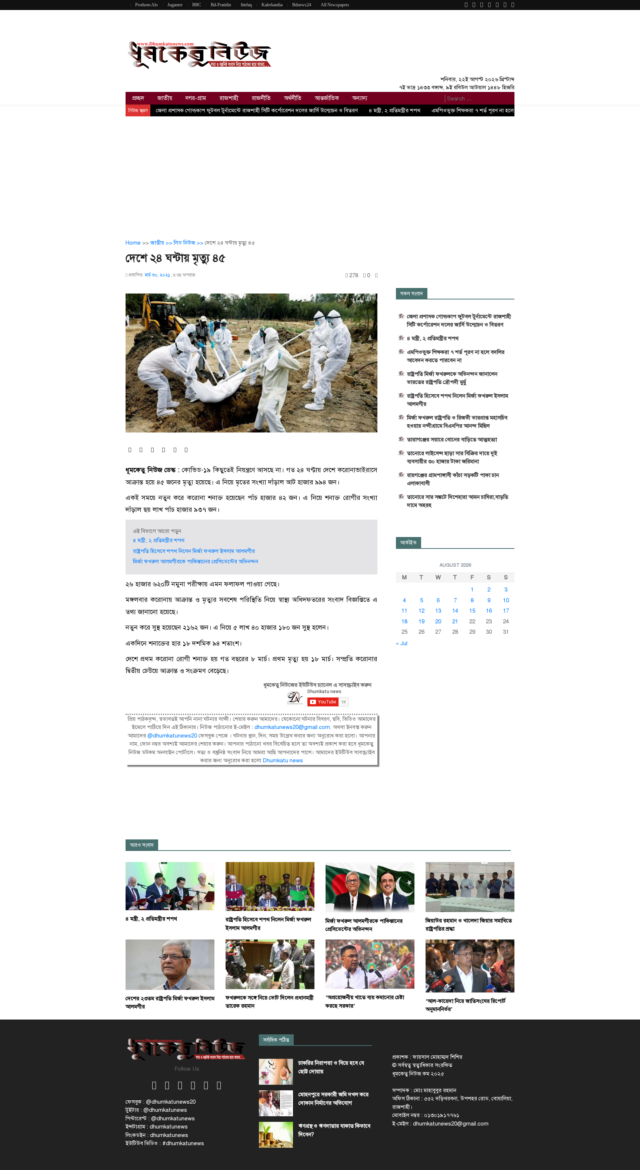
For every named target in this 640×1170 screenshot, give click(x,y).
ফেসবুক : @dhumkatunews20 (161, 1101)
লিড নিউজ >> (189, 242)
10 (506, 600)
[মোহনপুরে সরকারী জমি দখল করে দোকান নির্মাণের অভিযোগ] (276, 1103)
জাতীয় (164, 98)
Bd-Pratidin (221, 4)
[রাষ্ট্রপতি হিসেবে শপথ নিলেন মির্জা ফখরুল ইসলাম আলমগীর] (270, 886)
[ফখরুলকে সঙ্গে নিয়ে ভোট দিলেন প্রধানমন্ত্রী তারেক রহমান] (270, 964)
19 (421, 621)
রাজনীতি (261, 98)
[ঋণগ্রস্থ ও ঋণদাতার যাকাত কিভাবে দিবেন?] (276, 1135)
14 (455, 610)
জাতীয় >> (162, 242)
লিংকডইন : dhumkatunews (157, 1135)
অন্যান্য (359, 98)
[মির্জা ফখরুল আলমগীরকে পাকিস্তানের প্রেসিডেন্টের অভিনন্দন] (370, 887)
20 (438, 621)
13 (438, 610)
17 (506, 610)
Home (133, 242)
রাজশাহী (229, 98)
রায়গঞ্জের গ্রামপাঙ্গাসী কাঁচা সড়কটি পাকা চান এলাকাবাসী (453, 479)
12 (421, 610)
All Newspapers (335, 4)
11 (404, 610)
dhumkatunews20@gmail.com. (293, 727)
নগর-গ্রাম (196, 98)
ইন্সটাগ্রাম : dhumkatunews (157, 1126)
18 (404, 621)
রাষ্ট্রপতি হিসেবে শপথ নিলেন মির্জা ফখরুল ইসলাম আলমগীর (194, 551)
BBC (196, 4)
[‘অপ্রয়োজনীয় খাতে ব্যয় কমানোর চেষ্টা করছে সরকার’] (370, 963)
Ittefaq (246, 4)
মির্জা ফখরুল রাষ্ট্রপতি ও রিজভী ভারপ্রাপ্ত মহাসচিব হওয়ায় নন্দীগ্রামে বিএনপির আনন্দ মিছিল (457, 421)
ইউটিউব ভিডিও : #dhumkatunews (165, 1143)
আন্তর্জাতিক (327, 98)
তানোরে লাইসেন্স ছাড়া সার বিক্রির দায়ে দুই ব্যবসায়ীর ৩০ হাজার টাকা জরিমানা (452, 457)
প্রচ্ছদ (138, 98)
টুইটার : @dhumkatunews (156, 1110)
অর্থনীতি (292, 98)
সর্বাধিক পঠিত (276, 1040)
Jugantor (175, 4)
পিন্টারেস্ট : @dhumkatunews (160, 1118)
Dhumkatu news (283, 760)
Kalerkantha (272, 4)
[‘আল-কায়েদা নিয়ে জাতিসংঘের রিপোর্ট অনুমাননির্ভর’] (470, 965)
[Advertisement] (320, 172)
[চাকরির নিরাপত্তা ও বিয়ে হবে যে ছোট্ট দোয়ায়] (276, 1072)
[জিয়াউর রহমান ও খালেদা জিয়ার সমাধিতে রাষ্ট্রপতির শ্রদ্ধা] (470, 887)
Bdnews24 (301, 4)
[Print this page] (376, 275)
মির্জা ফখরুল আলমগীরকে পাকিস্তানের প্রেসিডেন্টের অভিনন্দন (195, 561)
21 (455, 621)
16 (489, 610)
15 (472, 610)
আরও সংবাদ (142, 845)
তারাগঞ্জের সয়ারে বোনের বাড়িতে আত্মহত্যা (452, 439)
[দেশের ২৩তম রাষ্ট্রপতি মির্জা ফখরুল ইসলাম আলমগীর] (170, 964)
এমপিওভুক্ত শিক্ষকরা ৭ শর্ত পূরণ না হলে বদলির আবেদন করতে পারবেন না (455, 356)
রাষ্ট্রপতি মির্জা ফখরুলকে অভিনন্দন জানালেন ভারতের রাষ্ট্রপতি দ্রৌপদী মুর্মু (452, 378)
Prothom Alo (146, 4)
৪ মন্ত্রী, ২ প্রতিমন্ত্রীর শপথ (394, 110)
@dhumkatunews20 (172, 735)
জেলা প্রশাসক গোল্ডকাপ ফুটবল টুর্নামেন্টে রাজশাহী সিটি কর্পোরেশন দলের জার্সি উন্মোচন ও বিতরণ (257, 110)
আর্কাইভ (408, 543)
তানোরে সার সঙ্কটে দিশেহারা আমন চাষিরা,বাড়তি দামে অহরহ (457, 501)
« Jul (401, 643)
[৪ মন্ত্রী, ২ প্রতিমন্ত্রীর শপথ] (170, 885)
